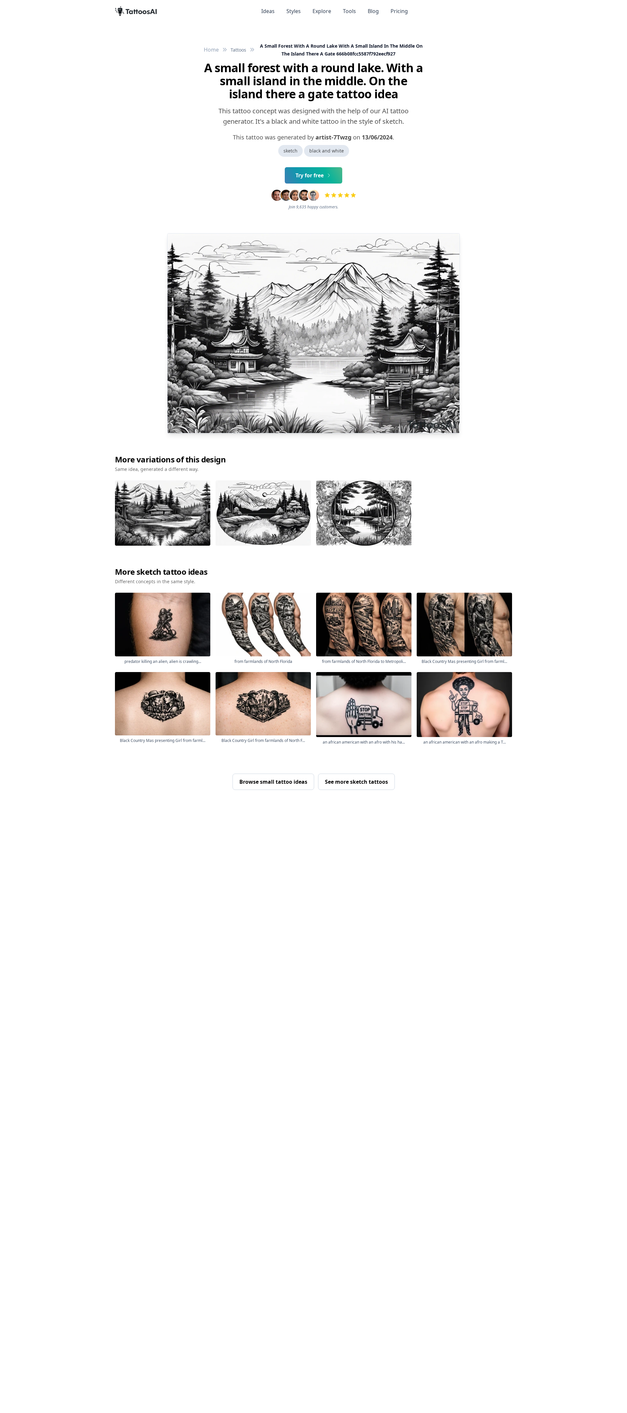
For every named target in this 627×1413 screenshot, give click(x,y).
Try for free (310, 175)
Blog (373, 11)
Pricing (399, 11)
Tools (349, 11)
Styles (293, 11)
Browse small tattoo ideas (273, 781)
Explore (322, 11)
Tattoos (238, 50)
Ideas (268, 11)
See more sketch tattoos (356, 781)
